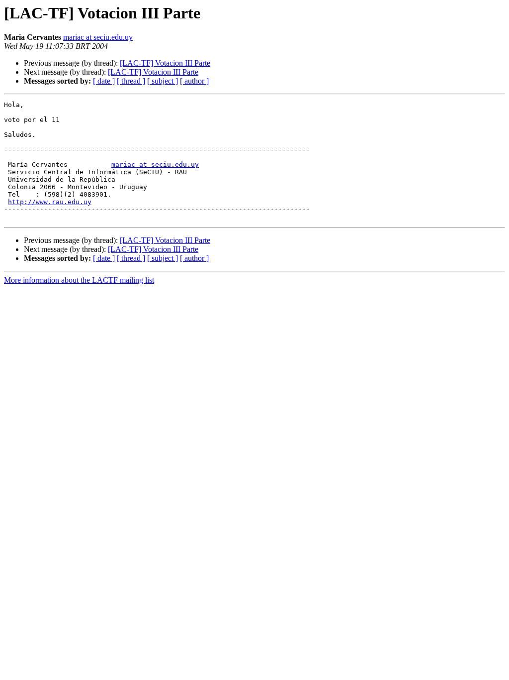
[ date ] (104, 81)
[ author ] (194, 81)
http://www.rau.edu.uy (49, 202)
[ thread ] (131, 81)
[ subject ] (162, 81)
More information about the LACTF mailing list (79, 280)
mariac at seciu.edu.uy (98, 37)
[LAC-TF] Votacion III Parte (165, 63)
